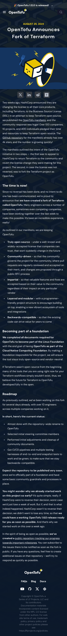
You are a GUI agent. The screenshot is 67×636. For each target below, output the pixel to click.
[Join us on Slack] (45, 589)
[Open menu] (4, 12)
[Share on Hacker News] (46, 95)
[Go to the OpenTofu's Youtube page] (22, 589)
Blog (33, 581)
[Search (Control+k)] (61, 12)
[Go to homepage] (18, 12)
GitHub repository (12, 137)
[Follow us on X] (37, 589)
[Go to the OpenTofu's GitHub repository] (30, 589)
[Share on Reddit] (38, 95)
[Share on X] (20, 95)
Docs (43, 581)
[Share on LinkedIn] (29, 95)
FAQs (24, 581)
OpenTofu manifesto (34, 120)
